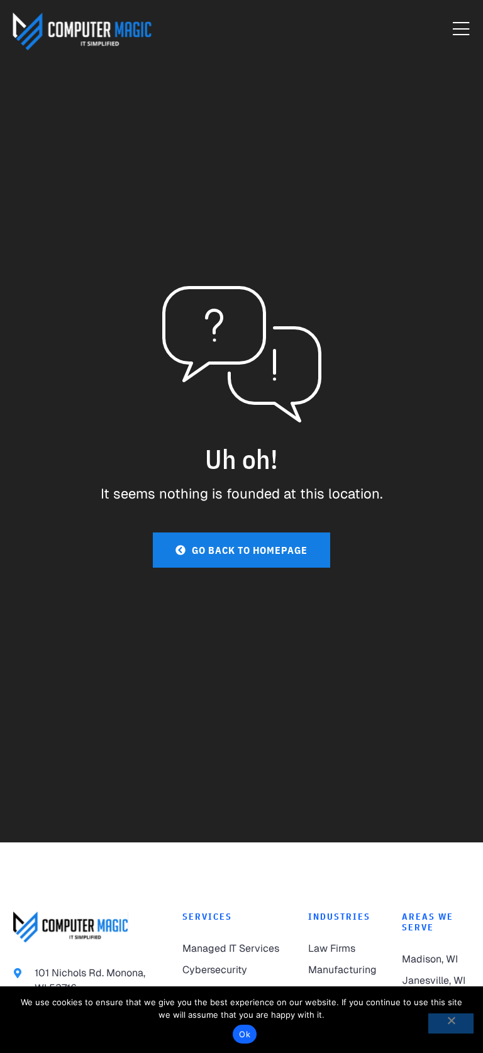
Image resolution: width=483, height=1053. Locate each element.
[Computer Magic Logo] (82, 31)
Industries (339, 916)
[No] (451, 1023)
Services (207, 916)
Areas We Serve (427, 922)
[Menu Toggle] (461, 29)
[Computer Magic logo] (70, 927)
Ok (244, 1034)
